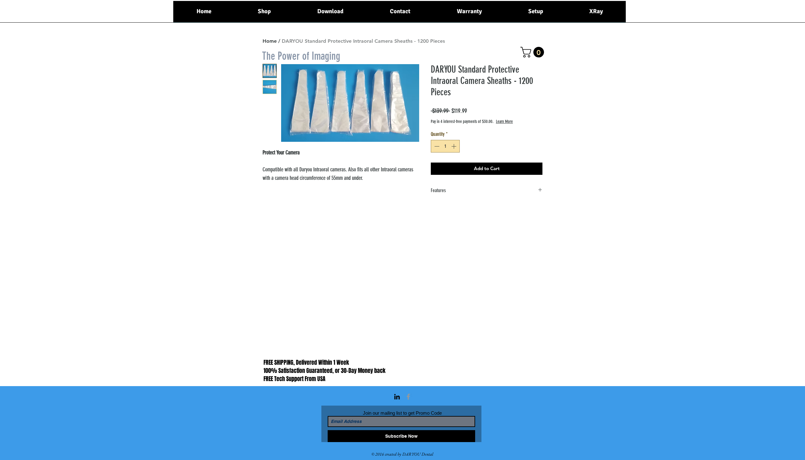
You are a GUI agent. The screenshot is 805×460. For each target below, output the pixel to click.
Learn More (504, 121)
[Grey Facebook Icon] (408, 397)
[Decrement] (436, 146)
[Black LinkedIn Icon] (397, 397)
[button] (533, 52)
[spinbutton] (445, 146)
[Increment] (454, 146)
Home (270, 41)
